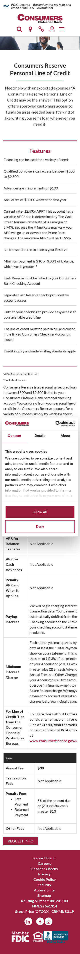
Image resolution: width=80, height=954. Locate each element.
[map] (30, 30)
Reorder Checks (44, 869)
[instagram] (48, 921)
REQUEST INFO (20, 841)
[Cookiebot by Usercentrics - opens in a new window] (56, 424)
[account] (52, 30)
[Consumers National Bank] (40, 18)
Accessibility (44, 890)
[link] (41, 30)
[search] (19, 30)
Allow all (40, 512)
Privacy (44, 874)
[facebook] (40, 921)
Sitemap (44, 895)
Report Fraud (44, 858)
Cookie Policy (44, 879)
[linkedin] (28, 921)
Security (44, 885)
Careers (44, 863)
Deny (40, 526)
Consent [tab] (14, 435)
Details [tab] (40, 435)
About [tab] (65, 435)
